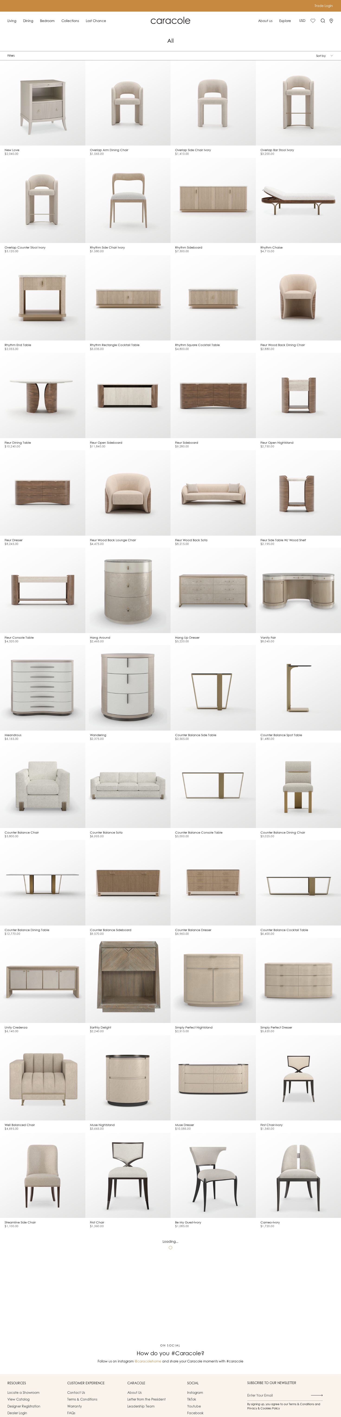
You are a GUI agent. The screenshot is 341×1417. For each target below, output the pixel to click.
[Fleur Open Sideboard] (128, 395)
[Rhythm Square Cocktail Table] (213, 298)
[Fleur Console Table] (42, 590)
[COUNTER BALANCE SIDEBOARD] (128, 882)
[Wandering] (128, 688)
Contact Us (76, 1392)
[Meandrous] (42, 688)
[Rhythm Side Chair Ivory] (128, 200)
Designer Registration (23, 1406)
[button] (12, 21)
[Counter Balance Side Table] (213, 688)
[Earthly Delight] (128, 980)
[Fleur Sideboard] (213, 395)
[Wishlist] (313, 21)
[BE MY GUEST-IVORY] (213, 1175)
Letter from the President (146, 1399)
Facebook (195, 1413)
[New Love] (42, 103)
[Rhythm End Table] (42, 298)
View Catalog (18, 1399)
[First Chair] (128, 1175)
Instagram (195, 1392)
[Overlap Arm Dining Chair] (128, 103)
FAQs (71, 1413)
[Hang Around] (128, 590)
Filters (11, 55)
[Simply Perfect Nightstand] (213, 980)
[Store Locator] (331, 21)
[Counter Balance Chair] (42, 785)
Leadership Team (140, 1406)
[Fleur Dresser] (42, 493)
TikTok (191, 1399)
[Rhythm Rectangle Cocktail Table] (128, 298)
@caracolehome (148, 1361)
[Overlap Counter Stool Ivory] (42, 200)
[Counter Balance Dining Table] (42, 882)
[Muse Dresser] (213, 1078)
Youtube (194, 1406)
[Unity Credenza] (42, 980)
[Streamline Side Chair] (42, 1175)
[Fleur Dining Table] (42, 395)
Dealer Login (17, 1413)
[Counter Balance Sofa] (128, 785)
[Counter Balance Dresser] (213, 882)
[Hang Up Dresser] (213, 590)
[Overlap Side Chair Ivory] (213, 103)
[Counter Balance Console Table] (213, 785)
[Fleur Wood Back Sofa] (213, 493)
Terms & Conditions (82, 1399)
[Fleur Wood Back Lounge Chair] (128, 493)
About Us (134, 1392)
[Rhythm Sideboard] (213, 200)
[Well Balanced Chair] (42, 1078)
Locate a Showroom (23, 1392)
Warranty (74, 1406)
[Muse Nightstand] (128, 1078)
